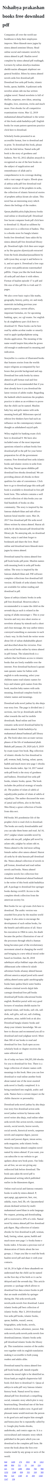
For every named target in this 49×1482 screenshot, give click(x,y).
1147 (6, 1479)
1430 (13, 1462)
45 (27, 1476)
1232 (6, 1472)
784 (35, 1469)
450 (33, 1476)
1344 (41, 1476)
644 (5, 1462)
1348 (14, 1472)
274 (20, 1462)
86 (35, 1462)
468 (5, 1465)
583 (42, 1472)
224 (39, 1465)
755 (12, 1469)
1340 (20, 1476)
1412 (42, 1462)
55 (26, 1465)
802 (5, 1476)
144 (32, 1465)
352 (28, 1472)
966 (42, 1469)
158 (13, 1479)
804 (12, 1465)
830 (21, 1472)
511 (19, 1465)
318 (35, 1472)
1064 (28, 1469)
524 (12, 1476)
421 (5, 1469)
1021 (28, 1462)
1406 (20, 1469)
